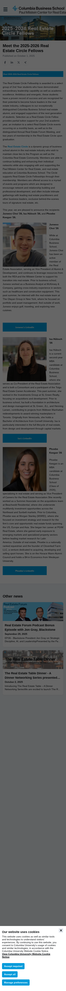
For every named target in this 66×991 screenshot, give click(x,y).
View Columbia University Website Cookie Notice (26, 955)
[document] (33, 958)
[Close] (61, 930)
